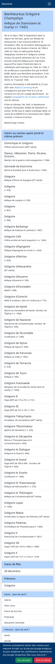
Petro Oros (9, 605)
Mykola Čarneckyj (23, 87)
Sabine (7, 599)
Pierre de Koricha (13, 611)
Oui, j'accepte (24, 660)
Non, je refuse (43, 660)
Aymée (7, 640)
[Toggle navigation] (49, 4)
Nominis (7, 4)
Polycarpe (9, 617)
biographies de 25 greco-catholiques (31, 96)
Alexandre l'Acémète (14, 622)
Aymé (7, 635)
